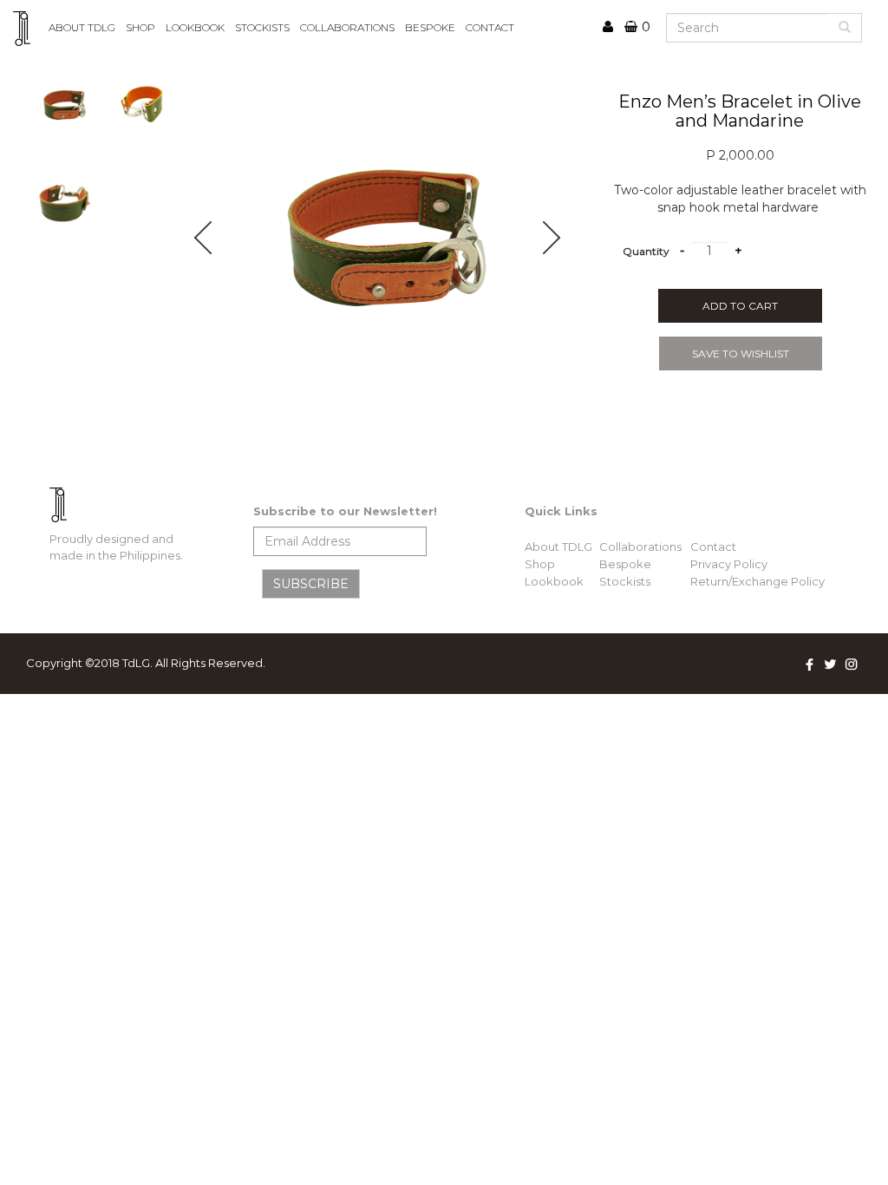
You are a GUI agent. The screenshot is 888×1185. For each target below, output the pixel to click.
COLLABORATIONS (347, 27)
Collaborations (640, 546)
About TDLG (558, 546)
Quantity (646, 251)
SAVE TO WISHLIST (740, 353)
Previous (212, 237)
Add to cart (740, 305)
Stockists (624, 581)
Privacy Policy (728, 564)
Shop (140, 27)
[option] (387, 237)
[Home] (28, 28)
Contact (713, 546)
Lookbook (554, 581)
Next (561, 237)
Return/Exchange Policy (757, 581)
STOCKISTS (262, 27)
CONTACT (490, 27)
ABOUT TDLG (82, 27)
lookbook (195, 27)
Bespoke (625, 564)
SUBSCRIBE (311, 584)
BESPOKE (430, 27)
